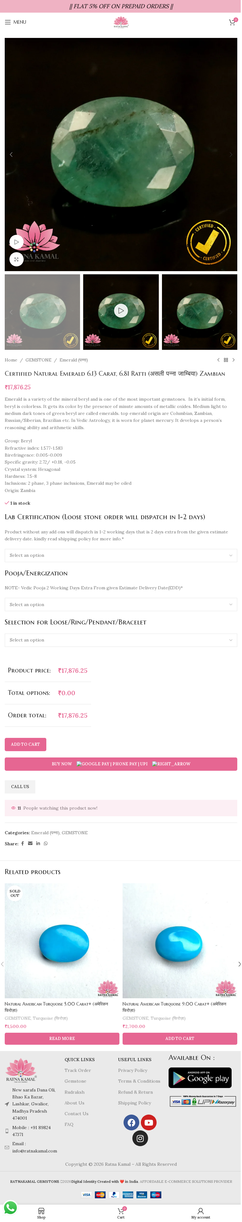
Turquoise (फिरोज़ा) (50, 1018)
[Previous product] (218, 360)
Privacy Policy (132, 1070)
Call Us (20, 786)
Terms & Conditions (139, 1081)
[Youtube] (149, 1122)
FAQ (69, 1124)
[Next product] (233, 360)
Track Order (78, 1070)
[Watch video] (16, 242)
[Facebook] (131, 1122)
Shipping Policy (134, 1103)
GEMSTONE (38, 360)
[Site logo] (121, 22)
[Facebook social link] (22, 843)
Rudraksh (74, 1092)
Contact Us (77, 1113)
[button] (11, 154)
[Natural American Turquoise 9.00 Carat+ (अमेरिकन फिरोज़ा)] (180, 940)
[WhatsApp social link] (45, 843)
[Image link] (21, 1070)
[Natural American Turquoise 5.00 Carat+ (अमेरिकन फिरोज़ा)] (62, 940)
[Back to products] (226, 360)
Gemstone (75, 1081)
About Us (74, 1103)
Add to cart (25, 744)
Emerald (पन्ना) (74, 360)
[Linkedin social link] (38, 843)
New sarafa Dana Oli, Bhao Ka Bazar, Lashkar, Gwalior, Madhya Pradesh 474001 (33, 1104)
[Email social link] (30, 843)
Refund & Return (135, 1092)
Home (11, 360)
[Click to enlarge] (16, 259)
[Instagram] (140, 1138)
